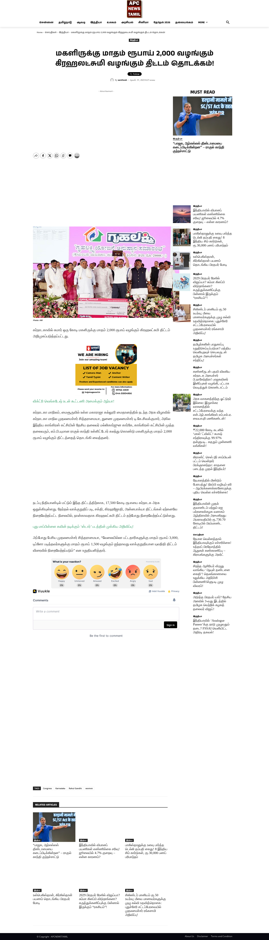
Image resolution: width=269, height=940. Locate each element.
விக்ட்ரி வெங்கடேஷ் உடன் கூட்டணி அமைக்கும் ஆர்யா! (73, 401)
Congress (47, 788)
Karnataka (60, 788)
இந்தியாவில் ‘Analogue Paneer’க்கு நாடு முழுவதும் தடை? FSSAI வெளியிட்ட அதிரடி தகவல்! (211, 626)
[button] (227, 22)
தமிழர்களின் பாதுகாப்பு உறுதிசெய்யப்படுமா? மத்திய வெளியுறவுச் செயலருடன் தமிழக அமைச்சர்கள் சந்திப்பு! (212, 352)
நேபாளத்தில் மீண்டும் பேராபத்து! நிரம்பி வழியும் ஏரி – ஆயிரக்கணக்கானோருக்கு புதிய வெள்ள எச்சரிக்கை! (212, 486)
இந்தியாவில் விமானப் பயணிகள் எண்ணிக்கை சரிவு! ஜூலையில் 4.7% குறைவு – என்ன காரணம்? (210, 216)
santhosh (122, 80)
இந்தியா (64, 32)
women (89, 788)
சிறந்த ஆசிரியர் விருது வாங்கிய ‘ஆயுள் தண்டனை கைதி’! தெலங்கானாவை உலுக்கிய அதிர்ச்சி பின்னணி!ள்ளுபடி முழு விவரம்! (211, 576)
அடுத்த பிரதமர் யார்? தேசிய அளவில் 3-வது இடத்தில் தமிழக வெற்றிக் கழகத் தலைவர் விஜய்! (212, 603)
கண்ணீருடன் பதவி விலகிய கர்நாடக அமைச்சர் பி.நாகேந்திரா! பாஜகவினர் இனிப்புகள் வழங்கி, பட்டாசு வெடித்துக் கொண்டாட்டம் (211, 379)
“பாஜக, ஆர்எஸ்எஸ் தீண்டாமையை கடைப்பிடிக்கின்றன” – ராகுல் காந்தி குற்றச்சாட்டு (198, 147)
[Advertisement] (106, 118)
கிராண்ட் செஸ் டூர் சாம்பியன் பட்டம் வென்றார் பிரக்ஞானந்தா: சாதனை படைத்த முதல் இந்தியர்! (212, 463)
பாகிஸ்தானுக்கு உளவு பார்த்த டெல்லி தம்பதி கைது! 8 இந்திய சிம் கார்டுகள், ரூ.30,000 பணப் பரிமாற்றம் (212, 239)
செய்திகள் (51, 32)
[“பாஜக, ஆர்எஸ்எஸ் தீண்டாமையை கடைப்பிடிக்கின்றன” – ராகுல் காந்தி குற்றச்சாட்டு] (54, 827)
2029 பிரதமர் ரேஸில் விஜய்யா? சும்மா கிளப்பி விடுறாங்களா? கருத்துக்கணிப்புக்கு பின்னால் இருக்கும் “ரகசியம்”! (99, 901)
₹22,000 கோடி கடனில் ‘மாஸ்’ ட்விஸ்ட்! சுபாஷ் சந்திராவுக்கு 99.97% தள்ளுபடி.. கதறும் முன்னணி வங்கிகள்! (212, 438)
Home (39, 32)
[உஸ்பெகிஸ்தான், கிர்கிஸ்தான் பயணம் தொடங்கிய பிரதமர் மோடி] (54, 877)
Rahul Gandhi (75, 788)
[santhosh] (112, 80)
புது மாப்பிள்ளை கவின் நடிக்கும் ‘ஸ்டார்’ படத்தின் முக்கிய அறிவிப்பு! (83, 526)
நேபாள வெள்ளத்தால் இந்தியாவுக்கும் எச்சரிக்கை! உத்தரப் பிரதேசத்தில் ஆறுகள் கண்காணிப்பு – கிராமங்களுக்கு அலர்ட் (212, 546)
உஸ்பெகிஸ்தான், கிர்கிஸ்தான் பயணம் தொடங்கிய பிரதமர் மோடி (52, 899)
